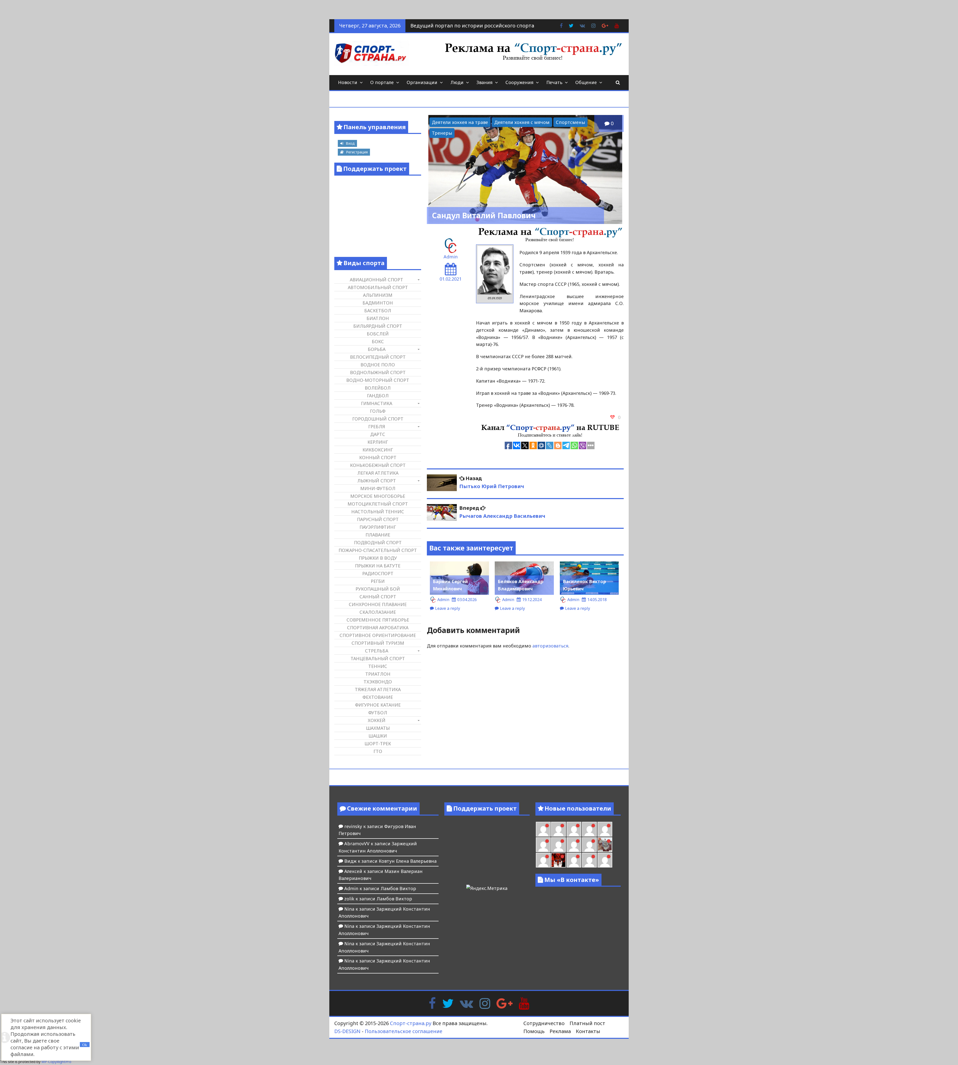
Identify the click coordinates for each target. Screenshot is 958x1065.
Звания (484, 82)
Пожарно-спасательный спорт (378, 550)
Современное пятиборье (378, 620)
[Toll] (589, 829)
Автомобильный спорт (378, 287)
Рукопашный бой (378, 589)
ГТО (377, 751)
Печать (554, 82)
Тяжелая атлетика (378, 689)
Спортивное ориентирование (378, 635)
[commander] (589, 845)
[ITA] (543, 860)
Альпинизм (377, 295)
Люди (457, 82)
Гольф (377, 411)
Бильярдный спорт (377, 326)
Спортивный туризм (378, 643)
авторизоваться (550, 646)
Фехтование (377, 697)
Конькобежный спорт (378, 465)
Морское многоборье (377, 496)
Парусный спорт (378, 519)
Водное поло (377, 365)
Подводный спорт (378, 542)
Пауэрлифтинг (377, 527)
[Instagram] (485, 1003)
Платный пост (587, 1023)
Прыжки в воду (378, 558)
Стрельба (376, 651)
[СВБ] (605, 860)
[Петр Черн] (605, 829)
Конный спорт (377, 457)
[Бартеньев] (574, 860)
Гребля (376, 426)
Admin (451, 257)
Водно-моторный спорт (377, 380)
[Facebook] (432, 1003)
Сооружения (519, 82)
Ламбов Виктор (398, 888)
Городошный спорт (377, 419)
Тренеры (442, 133)
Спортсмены (570, 122)
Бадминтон (377, 303)
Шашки (377, 736)
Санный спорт (377, 597)
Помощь (534, 1031)
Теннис (377, 666)
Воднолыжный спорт (378, 372)
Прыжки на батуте (377, 566)
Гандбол (378, 396)
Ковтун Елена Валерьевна (408, 861)
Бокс (378, 341)
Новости (347, 82)
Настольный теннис (377, 512)
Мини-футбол (377, 488)
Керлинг (377, 442)
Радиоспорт (377, 573)
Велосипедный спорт (378, 357)
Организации (422, 82)
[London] (543, 829)
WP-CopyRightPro (56, 1061)
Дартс (377, 434)
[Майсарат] (558, 860)
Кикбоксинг (377, 450)
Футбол (377, 713)
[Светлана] (574, 845)
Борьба (376, 349)
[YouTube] (524, 1003)
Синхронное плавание (378, 604)
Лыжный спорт (376, 481)
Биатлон (377, 318)
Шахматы (378, 728)
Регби (378, 581)
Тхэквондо (377, 682)
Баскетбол (377, 311)
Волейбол (378, 388)
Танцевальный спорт (378, 658)
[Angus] (558, 829)
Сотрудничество (544, 1023)
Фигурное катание (378, 705)
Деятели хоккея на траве (460, 122)
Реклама (560, 1031)
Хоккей (376, 720)
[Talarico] (574, 829)
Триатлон (377, 674)
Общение (586, 82)
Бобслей (378, 334)
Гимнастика (376, 403)
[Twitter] (448, 1003)
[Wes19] (605, 845)
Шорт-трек (377, 743)
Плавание (377, 535)
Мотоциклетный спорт (378, 504)
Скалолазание (377, 612)
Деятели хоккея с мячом (522, 122)
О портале (382, 82)
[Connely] (558, 845)
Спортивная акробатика (377, 628)
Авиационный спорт (376, 280)
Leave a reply (447, 608)
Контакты (588, 1031)
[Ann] (543, 845)
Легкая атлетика (377, 473)
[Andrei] (589, 860)
